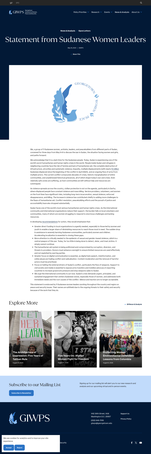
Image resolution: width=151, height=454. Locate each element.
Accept (9, 447)
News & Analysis (122, 12)
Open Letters (84, 30)
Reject (19, 447)
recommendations (50, 221)
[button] (139, 2)
